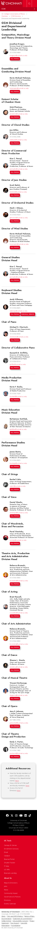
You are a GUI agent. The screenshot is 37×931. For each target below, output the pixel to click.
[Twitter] (12, 815)
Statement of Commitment (22, 919)
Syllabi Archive (6, 921)
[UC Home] (11, 3)
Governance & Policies (12, 897)
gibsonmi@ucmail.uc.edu (19, 218)
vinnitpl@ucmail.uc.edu (18, 540)
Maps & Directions (10, 883)
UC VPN (7, 870)
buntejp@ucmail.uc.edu (18, 463)
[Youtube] (21, 815)
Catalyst (7, 856)
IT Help (6, 866)
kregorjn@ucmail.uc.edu (18, 55)
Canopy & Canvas (10, 845)
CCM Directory (16, 16)
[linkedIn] (25, 815)
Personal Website (27, 314)
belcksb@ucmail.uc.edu (18, 192)
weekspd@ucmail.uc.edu (19, 513)
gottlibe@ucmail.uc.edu (18, 429)
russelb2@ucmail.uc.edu (19, 613)
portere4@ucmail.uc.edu (19, 753)
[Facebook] (7, 815)
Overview (5, 16)
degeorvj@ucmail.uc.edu (19, 695)
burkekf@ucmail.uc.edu (18, 396)
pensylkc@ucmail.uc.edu (19, 169)
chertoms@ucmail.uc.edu (19, 337)
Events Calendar (10, 904)
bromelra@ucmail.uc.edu (19, 581)
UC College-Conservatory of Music (13, 14)
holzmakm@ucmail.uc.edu (19, 88)
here (17, 781)
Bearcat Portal (9, 859)
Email (6, 852)
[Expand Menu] (34, 9)
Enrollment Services (11, 849)
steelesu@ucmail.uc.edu (19, 667)
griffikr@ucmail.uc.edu (18, 364)
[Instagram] (16, 815)
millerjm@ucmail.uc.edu (18, 140)
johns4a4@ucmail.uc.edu (19, 723)
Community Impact (11, 893)
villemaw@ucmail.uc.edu (18, 311)
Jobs (5, 886)
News (6, 890)
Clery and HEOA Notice (15, 916)
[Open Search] (29, 3)
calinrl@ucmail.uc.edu (17, 486)
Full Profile (15, 59)
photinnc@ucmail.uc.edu (19, 114)
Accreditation (15, 925)
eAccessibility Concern (20, 921)
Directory (7, 900)
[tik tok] (30, 815)
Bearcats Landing (10, 873)
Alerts (3, 916)
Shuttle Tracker (9, 863)
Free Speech (14, 923)
